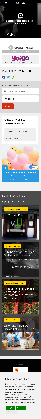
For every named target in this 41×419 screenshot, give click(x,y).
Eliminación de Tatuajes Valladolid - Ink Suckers (19, 253)
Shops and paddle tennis (15, 283)
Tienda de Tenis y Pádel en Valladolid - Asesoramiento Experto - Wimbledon (19, 293)
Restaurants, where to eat (16, 209)
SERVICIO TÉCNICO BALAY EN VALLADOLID (19, 327)
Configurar (11, 412)
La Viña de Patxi (14, 215)
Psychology (15, 139)
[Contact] (17, 2)
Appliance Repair (12, 320)
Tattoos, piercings (13, 246)
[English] (4, 3)
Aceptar (10, 408)
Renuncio (20, 408)
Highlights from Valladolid (14, 201)
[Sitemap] (23, 2)
